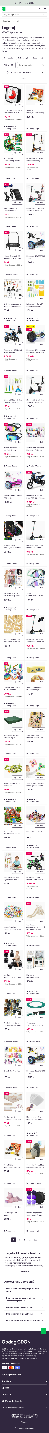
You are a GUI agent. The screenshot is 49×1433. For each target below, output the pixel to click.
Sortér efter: (16, 72)
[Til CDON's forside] (3, 9)
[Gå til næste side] (41, 1239)
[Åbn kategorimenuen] (45, 9)
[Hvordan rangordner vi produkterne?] (8, 72)
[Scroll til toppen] (43, 1331)
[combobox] (24, 14)
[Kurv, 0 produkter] (40, 9)
